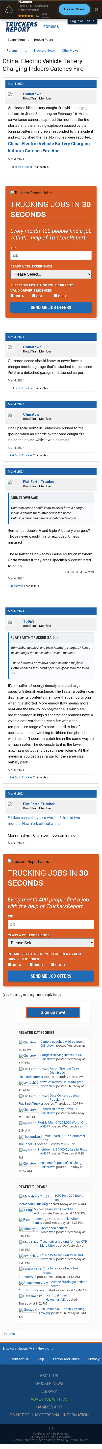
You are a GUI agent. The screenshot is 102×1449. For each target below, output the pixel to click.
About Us (49, 1375)
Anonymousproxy (31, 1290)
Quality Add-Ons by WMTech (51, 1437)
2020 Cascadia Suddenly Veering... (62, 1309)
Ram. (36, 1222)
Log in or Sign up (82, 21)
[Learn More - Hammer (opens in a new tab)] (51, 9)
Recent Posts (43, 40)
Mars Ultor (47, 1245)
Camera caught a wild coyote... (62, 1041)
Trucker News (49, 1383)
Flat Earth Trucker (20, 167)
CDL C (62, 296)
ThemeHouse (78, 1440)
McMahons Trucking (33, 1204)
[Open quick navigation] (92, 50)
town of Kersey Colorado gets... (62, 1082)
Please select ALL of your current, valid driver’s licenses (42, 287)
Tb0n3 (28, 621)
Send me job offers (51, 307)
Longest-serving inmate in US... (62, 1055)
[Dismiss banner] (96, 9)
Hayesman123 (56, 1299)
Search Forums (18, 40)
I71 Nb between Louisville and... (62, 1255)
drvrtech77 (47, 1086)
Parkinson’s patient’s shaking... (62, 1163)
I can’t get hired (56, 1295)
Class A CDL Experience (31, 266)
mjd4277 (44, 1126)
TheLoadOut (27, 1144)
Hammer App (49, 1407)
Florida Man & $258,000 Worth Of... (62, 1122)
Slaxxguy (44, 1313)
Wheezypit (47, 1232)
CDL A (19, 296)
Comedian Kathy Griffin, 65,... (60, 1109)
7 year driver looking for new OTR (63, 1241)
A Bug (38, 1213)
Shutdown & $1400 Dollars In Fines (62, 1149)
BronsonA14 (27, 1277)
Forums (51, 27)
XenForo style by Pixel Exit (51, 1433)
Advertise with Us (49, 1399)
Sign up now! (53, 1012)
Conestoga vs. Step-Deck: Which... (56, 1219)
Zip (13, 248)
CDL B (40, 296)
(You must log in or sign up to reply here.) (32, 995)
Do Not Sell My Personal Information (49, 1415)
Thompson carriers (53, 1228)
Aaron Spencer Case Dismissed (64, 1070)
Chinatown (32, 94)
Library (49, 1391)
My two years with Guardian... (54, 1209)
